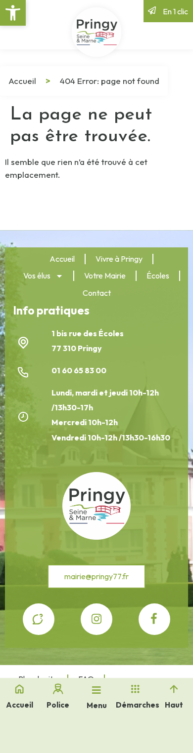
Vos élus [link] (36, 275)
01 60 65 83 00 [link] (79, 370)
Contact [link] (97, 293)
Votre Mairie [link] (105, 275)
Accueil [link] (22, 81)
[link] (13, 13)
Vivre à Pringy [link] (119, 259)
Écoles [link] (157, 275)
